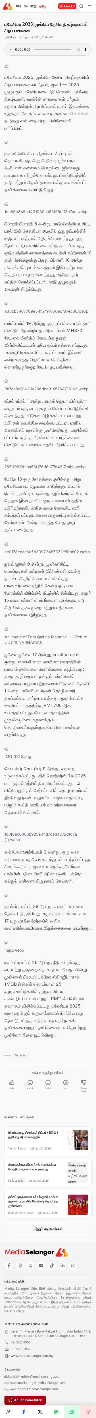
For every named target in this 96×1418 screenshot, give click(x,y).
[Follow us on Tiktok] (51, 1265)
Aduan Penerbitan (28, 1400)
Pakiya (12, 37)
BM (18, 6)
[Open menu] (89, 6)
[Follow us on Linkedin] (62, 1265)
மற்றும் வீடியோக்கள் (48, 1228)
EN (25, 6)
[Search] (81, 6)
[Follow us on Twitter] (30, 1265)
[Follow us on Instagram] (19, 1265)
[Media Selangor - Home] (8, 6)
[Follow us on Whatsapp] (73, 1265)
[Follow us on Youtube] (41, 1265)
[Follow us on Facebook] (8, 1265)
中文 (33, 6)
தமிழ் (42, 6)
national (20, 1055)
